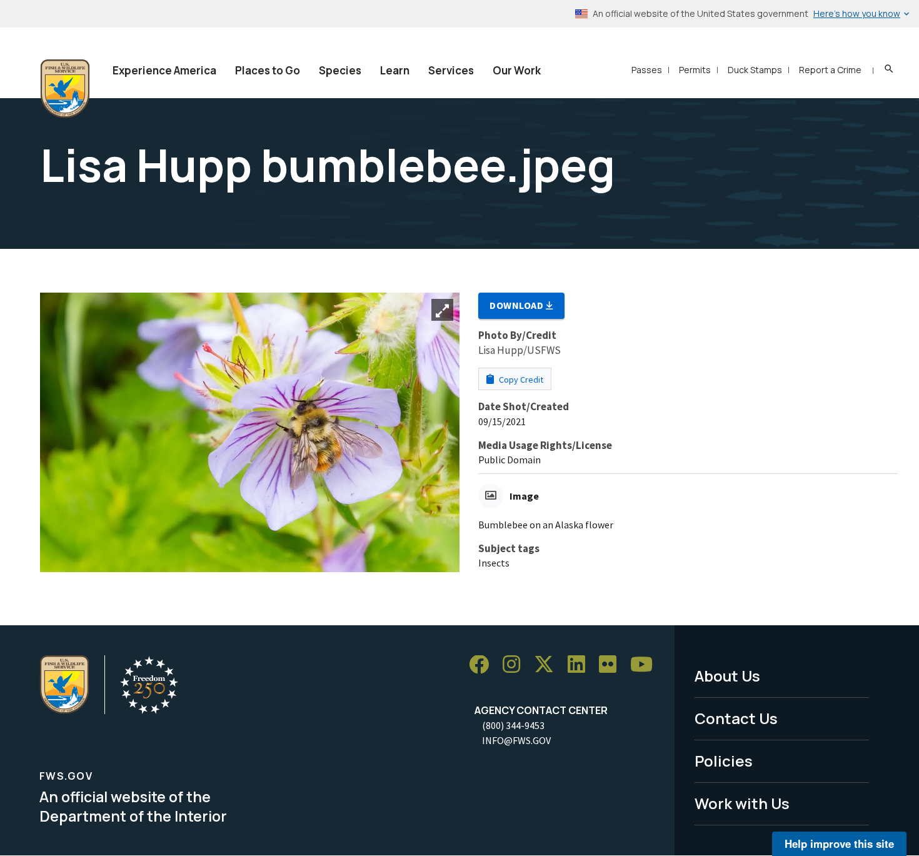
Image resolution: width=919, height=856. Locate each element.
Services (451, 70)
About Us (727, 675)
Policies (724, 760)
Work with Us (742, 803)
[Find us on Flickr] (612, 665)
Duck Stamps (755, 70)
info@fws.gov (516, 740)
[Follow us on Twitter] (548, 665)
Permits (695, 70)
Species (340, 70)
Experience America (164, 70)
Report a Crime (830, 70)
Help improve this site (839, 843)
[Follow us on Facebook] (483, 665)
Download (518, 305)
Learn (394, 70)
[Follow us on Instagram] (516, 665)
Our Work (517, 70)
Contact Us (736, 718)
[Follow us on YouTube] (645, 665)
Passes (646, 70)
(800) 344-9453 (513, 725)
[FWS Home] (65, 89)
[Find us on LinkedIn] (581, 665)
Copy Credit (520, 379)
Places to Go (267, 70)
